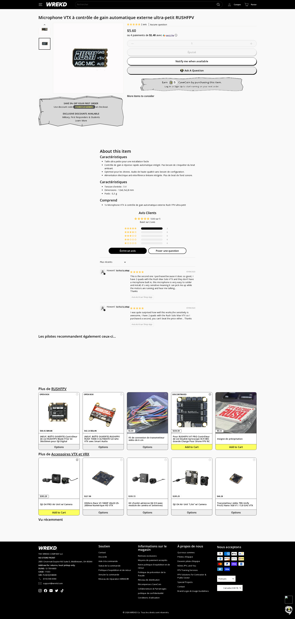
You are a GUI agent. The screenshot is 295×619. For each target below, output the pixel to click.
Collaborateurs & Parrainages (152, 588)
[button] (134, 24)
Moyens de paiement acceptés (152, 560)
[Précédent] (44, 25)
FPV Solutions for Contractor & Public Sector (191, 576)
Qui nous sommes (186, 552)
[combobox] (149, 4)
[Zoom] (88, 58)
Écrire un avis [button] (128, 250)
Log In (168, 86)
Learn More (81, 120)
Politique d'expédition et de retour (114, 570)
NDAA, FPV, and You (186, 565)
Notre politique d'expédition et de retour (154, 566)
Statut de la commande (109, 565)
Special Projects (185, 582)
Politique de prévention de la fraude (151, 574)
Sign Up (179, 86)
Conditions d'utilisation (149, 597)
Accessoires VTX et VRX (70, 454)
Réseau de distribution (149, 579)
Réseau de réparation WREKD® (113, 579)
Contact (102, 552)
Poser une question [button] (167, 250)
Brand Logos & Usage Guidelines (193, 591)
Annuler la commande (108, 574)
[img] (137, 271)
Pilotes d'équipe (185, 556)
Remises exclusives (147, 555)
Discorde (102, 556)
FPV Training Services (187, 570)
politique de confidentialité (150, 593)
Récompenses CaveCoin (149, 584)
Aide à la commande (108, 561)
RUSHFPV (59, 388)
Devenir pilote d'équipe (188, 561)
